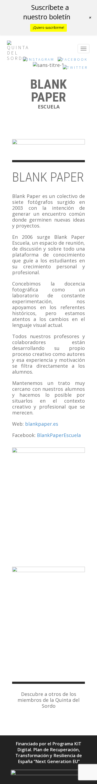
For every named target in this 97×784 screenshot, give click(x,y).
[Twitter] (75, 69)
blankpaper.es (41, 424)
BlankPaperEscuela (59, 435)
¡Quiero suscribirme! (48, 27)
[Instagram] (38, 61)
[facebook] (72, 61)
